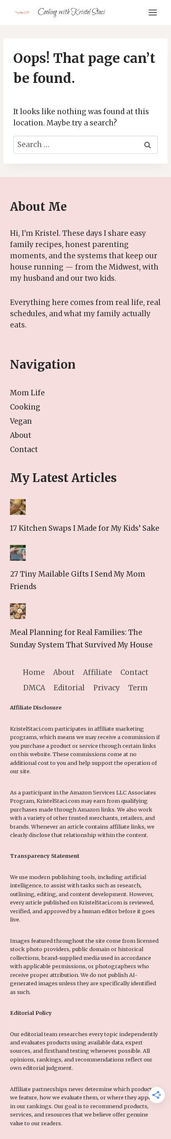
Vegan (21, 421)
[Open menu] (152, 12)
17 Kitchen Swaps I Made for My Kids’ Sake (84, 528)
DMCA (34, 687)
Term (138, 687)
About (20, 435)
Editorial (69, 687)
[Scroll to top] (150, 1126)
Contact (24, 449)
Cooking (25, 407)
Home (34, 672)
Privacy (106, 687)
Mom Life (27, 392)
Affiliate (97, 672)
